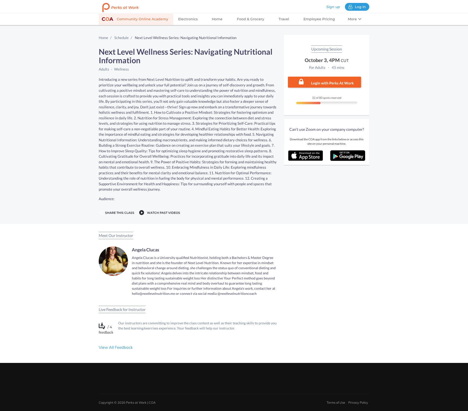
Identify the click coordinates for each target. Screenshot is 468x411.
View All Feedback (116, 347)
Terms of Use (336, 402)
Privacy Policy (358, 402)
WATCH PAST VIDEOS (163, 213)
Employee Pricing (319, 19)
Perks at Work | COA (141, 402)
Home (217, 19)
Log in (360, 7)
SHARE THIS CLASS (119, 213)
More (353, 19)
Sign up (333, 7)
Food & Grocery (250, 19)
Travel (284, 19)
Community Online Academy (135, 19)
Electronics (188, 19)
